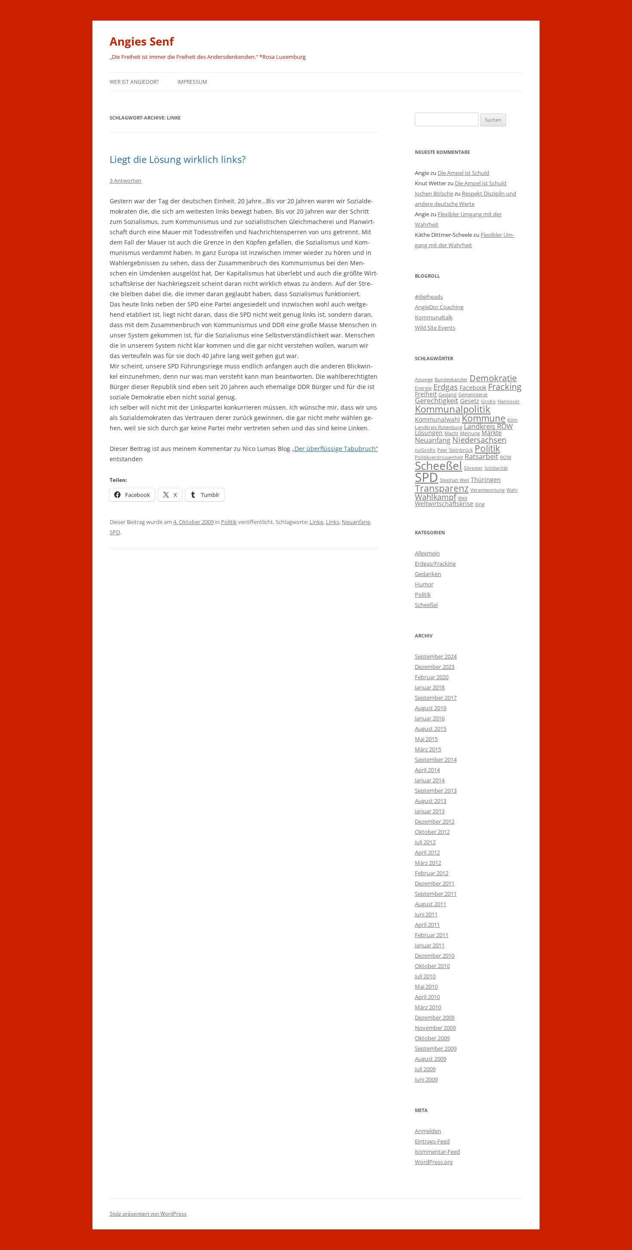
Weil (462, 498)
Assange (424, 380)
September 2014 (436, 759)
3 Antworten (125, 180)
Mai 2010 (426, 986)
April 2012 (427, 852)
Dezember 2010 (434, 955)
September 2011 (436, 894)
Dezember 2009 (434, 1017)
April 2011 (427, 924)
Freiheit (426, 394)
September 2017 (436, 698)
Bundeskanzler (451, 380)
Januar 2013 (430, 811)
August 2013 (430, 801)
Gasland (448, 395)
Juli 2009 (425, 1069)
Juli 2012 (425, 842)
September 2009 (436, 1048)
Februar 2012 (431, 873)
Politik (229, 522)
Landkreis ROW (488, 426)
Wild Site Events (435, 327)
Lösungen (429, 433)
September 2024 (436, 656)
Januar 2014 (430, 780)
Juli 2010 (425, 976)
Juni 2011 (426, 914)
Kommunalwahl (437, 419)
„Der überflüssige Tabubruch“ (335, 448)
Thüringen (486, 479)
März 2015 (428, 749)
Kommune (484, 418)
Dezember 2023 (434, 667)
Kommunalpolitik (453, 408)
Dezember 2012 (434, 821)
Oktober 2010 (432, 966)
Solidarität (496, 468)
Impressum (192, 82)
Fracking (505, 386)
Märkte (492, 433)
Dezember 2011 (434, 883)
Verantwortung (487, 490)
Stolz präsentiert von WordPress (148, 1213)
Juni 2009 (426, 1079)
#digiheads (429, 296)
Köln (512, 420)
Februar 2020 (431, 677)
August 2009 (430, 1059)
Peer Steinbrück (455, 450)
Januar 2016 (430, 718)
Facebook (473, 387)
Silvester (473, 468)
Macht (451, 433)
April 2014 (427, 770)
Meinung (470, 433)
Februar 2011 (431, 935)
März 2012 (428, 863)
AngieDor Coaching (439, 307)
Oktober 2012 (432, 832)
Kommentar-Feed (437, 1151)
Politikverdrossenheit (439, 457)
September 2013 (436, 790)
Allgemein (427, 553)
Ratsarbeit (481, 456)
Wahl (512, 490)
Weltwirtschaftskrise (444, 503)
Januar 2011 (430, 945)
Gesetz (469, 401)
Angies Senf (142, 41)
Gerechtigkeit (436, 400)
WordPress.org (434, 1162)
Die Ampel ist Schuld (463, 173)
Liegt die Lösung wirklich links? (178, 159)
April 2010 (427, 997)
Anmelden (428, 1131)
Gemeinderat (473, 395)
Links (332, 522)
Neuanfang (356, 522)
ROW (505, 457)
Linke (316, 522)
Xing (480, 504)
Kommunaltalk (434, 317)
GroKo (488, 401)
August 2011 (430, 904)
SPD (115, 532)
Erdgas (445, 386)
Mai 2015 (426, 739)
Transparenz (442, 488)
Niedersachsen (479, 439)
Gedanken (428, 574)
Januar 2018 (430, 687)
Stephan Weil (454, 480)
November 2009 (435, 1028)
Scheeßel (438, 465)
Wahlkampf (435, 496)
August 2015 (430, 728)
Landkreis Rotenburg (438, 427)
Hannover (508, 401)
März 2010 (428, 1007)
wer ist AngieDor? (134, 82)
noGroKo (425, 450)
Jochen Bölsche (434, 193)
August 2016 (430, 708)
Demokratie (493, 378)
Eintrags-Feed (432, 1141)
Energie (423, 388)
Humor (424, 584)
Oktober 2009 (432, 1038)
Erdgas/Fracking (435, 563)
